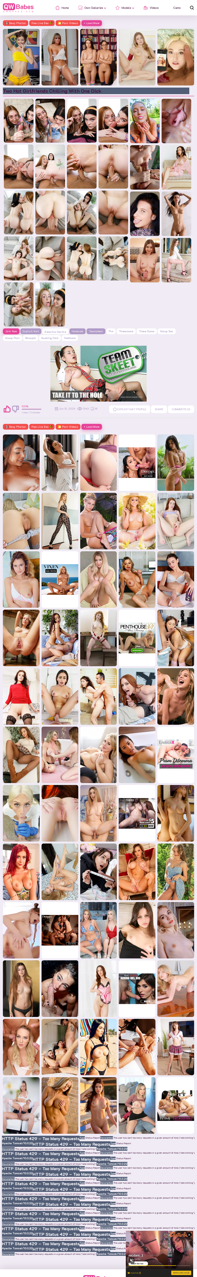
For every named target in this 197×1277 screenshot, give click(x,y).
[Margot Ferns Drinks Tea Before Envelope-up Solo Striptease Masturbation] (98, 988)
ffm (111, 331)
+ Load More (92, 23)
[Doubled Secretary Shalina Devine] (137, 579)
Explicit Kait (31, 331)
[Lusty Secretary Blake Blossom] (98, 755)
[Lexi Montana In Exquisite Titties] (145, 260)
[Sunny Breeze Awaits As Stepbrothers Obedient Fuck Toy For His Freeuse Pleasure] (175, 57)
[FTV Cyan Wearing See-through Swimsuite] (175, 462)
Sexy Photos (17, 23)
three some (146, 331)
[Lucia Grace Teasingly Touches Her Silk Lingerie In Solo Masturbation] (176, 167)
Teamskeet (96, 331)
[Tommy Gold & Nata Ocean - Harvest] (145, 167)
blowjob (30, 338)
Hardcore (77, 331)
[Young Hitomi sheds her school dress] (175, 1047)
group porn (12, 338)
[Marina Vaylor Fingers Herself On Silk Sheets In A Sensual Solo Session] (175, 521)
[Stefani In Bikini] (98, 579)
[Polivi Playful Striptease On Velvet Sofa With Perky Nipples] (176, 260)
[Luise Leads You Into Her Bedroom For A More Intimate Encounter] (21, 638)
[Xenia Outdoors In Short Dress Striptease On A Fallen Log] (175, 872)
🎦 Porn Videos (68, 23)
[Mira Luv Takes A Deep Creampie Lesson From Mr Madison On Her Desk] (60, 988)
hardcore (70, 338)
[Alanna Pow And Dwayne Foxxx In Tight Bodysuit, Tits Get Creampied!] (21, 462)
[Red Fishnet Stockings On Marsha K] (98, 638)
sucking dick (49, 338)
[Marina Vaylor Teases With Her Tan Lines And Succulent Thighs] (60, 813)
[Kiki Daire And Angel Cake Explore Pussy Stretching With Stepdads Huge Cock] (98, 872)
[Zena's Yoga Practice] (176, 214)
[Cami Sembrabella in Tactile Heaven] (175, 813)
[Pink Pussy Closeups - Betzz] (176, 121)
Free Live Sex (40, 23)
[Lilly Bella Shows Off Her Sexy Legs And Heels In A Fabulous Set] (145, 214)
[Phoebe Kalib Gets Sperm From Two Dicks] (60, 1047)
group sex (166, 331)
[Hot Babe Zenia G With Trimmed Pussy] (137, 930)
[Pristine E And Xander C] (21, 1105)
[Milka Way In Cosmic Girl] (21, 930)
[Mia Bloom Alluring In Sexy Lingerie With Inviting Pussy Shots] (21, 579)
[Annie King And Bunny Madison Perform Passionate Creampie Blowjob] (98, 930)
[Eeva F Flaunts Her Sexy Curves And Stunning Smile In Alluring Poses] (175, 988)
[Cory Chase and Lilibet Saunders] (60, 755)
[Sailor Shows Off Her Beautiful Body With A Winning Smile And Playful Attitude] (60, 872)
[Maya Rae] (137, 521)
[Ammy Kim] (137, 755)
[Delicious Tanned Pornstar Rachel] (98, 1105)
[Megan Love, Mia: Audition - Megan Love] (137, 1047)
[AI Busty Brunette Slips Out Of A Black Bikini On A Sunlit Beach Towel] (98, 1047)
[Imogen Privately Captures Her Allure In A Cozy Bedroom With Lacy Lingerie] (175, 579)
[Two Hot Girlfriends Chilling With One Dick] (18, 121)
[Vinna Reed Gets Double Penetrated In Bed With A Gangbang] (21, 1047)
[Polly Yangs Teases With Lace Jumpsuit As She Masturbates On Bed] (60, 521)
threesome (126, 331)
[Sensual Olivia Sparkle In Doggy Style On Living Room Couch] (21, 988)
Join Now (11, 331)
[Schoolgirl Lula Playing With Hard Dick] (98, 813)
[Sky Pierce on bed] (21, 521)
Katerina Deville (55, 332)
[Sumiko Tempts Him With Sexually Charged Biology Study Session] (175, 638)
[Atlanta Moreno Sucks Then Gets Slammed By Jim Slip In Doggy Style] (21, 872)
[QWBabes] (18, 7)
